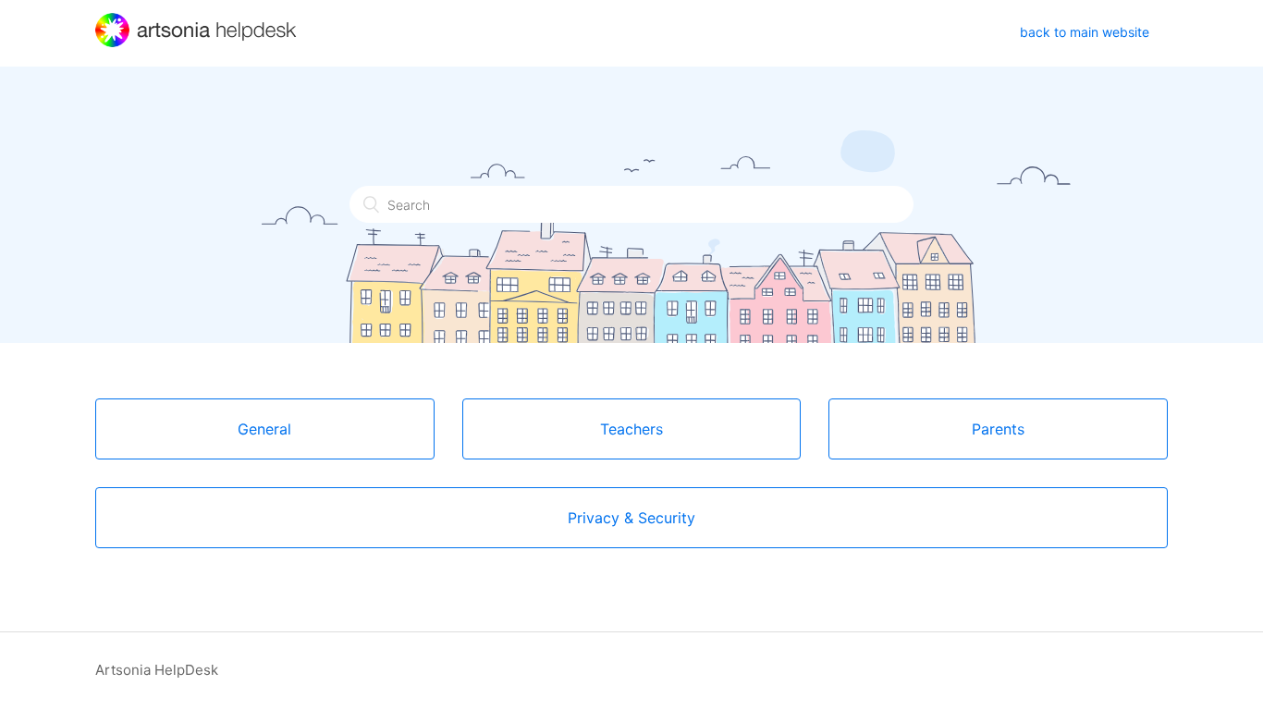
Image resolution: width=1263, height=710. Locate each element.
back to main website (1084, 32)
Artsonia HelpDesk (156, 670)
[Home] (197, 42)
